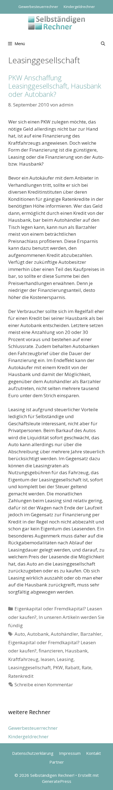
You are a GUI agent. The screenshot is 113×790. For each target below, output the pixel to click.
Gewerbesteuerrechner (38, 6)
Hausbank (76, 651)
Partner (56, 762)
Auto (20, 634)
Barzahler (90, 634)
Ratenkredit (20, 676)
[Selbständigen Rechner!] (56, 22)
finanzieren (51, 651)
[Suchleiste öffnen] (103, 43)
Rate (86, 667)
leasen (48, 659)
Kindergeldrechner (79, 6)
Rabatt (72, 667)
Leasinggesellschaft (29, 667)
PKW (58, 667)
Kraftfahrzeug (23, 659)
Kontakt (93, 753)
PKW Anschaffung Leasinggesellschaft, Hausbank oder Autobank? (54, 86)
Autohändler (64, 634)
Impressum (70, 753)
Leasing (65, 659)
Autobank (38, 634)
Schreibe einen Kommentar (44, 684)
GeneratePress (56, 781)
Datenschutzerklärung (32, 753)
